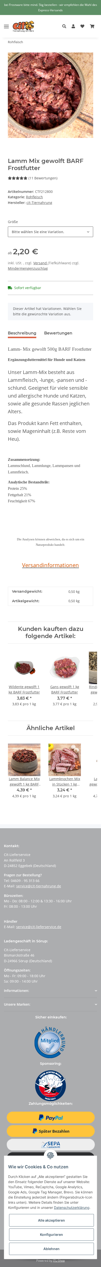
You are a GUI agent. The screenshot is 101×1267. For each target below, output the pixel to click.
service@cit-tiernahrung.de (38, 886)
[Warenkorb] (92, 26)
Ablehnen (51, 1249)
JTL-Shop (59, 1260)
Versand (40, 263)
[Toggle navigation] (6, 22)
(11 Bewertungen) (42, 178)
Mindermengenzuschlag (28, 268)
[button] (65, 26)
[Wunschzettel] (82, 26)
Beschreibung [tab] (22, 333)
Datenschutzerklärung (71, 1207)
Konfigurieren (51, 1234)
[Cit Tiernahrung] (23, 26)
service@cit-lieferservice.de (38, 926)
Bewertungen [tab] (58, 333)
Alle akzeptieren (51, 1220)
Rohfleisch (34, 197)
